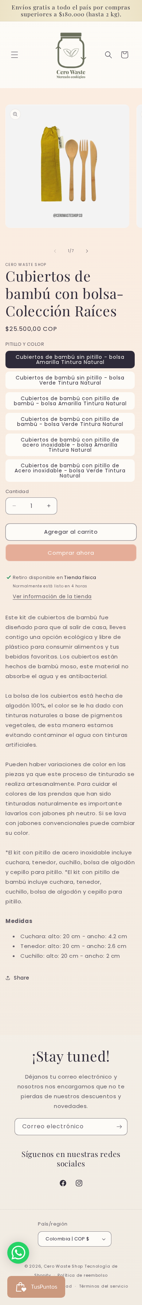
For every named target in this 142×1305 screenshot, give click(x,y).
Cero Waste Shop (63, 1266)
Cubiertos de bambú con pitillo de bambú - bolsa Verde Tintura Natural (70, 421)
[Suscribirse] (119, 1126)
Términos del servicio (103, 1286)
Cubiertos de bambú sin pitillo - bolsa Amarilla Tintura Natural (70, 359)
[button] (15, 55)
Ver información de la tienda (52, 596)
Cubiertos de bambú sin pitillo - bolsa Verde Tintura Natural (70, 380)
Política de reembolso (83, 1275)
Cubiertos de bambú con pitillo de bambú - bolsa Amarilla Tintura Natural (70, 401)
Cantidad (17, 491)
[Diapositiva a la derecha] (87, 251)
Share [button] (21, 977)
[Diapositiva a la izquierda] (55, 251)
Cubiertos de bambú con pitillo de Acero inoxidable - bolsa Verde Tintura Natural (70, 470)
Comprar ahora (71, 553)
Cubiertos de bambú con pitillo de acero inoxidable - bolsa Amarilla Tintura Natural (70, 445)
